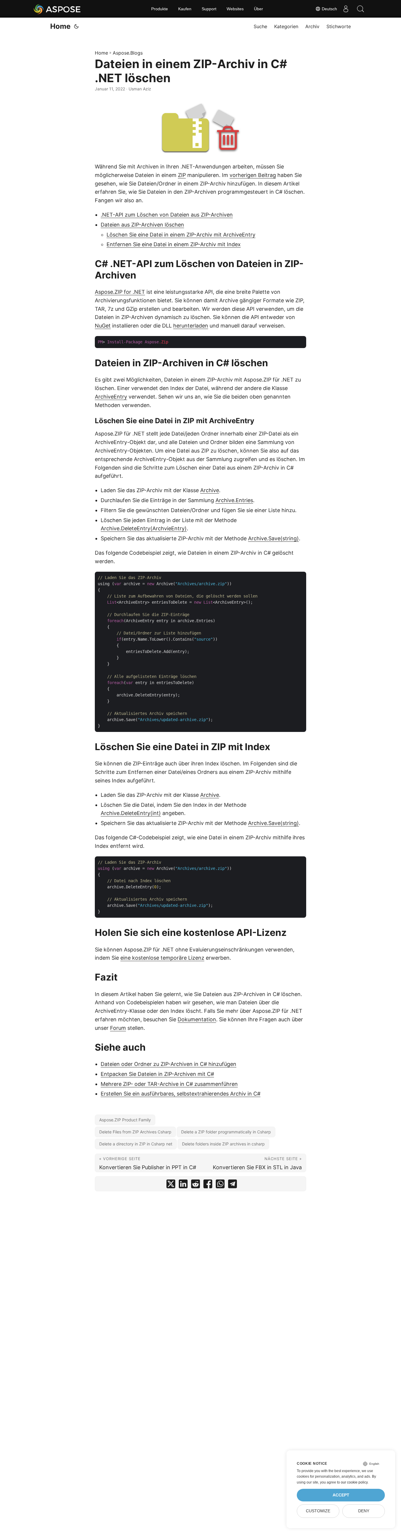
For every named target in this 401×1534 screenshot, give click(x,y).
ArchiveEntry (111, 397)
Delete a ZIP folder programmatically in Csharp (226, 1131)
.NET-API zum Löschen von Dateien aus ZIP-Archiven (167, 215)
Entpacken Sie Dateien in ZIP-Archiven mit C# (157, 1074)
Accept (341, 1495)
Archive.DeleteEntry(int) (131, 813)
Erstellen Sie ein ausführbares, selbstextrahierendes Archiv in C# (180, 1094)
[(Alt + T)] (76, 26)
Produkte (159, 8)
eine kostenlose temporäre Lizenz (162, 958)
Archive (209, 490)
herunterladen (190, 326)
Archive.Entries (234, 500)
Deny (363, 1511)
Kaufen (184, 8)
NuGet (103, 326)
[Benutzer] (345, 9)
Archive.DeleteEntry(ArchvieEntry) (144, 528)
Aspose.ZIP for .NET (120, 292)
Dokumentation (197, 1019)
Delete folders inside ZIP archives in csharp (223, 1143)
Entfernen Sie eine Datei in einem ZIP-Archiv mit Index (174, 244)
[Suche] (360, 9)
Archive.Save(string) (273, 538)
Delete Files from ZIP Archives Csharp (135, 1131)
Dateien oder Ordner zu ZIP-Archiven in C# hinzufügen (168, 1064)
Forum (118, 1028)
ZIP (182, 175)
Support (209, 8)
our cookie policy (354, 1482)
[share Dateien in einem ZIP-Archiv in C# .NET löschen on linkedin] (183, 1185)
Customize (318, 1511)
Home (60, 26)
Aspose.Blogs (128, 53)
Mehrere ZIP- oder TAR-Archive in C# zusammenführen (169, 1084)
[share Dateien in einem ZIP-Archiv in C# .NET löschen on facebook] (207, 1185)
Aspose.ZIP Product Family (125, 1119)
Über (258, 8)
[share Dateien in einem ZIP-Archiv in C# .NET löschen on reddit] (195, 1185)
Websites (235, 8)
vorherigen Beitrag (253, 175)
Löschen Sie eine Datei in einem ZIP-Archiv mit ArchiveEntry (181, 235)
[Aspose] (57, 8)
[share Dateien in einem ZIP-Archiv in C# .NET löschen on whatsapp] (220, 1185)
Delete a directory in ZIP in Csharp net (135, 1143)
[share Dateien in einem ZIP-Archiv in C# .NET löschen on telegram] (232, 1185)
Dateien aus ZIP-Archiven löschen (142, 225)
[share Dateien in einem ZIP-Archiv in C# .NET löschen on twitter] (170, 1185)
